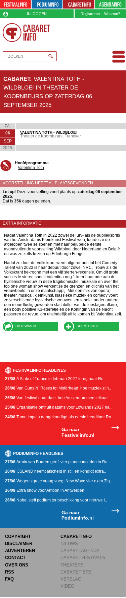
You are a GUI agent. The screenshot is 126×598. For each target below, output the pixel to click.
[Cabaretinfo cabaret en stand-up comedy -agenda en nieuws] (78, 4)
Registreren (90, 14)
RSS (9, 572)
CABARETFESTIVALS (82, 557)
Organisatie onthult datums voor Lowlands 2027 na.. (58, 407)
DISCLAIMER (18, 543)
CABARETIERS (76, 572)
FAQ (9, 579)
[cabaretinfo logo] (27, 32)
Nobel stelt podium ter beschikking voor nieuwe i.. (56, 500)
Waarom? (112, 14)
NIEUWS (69, 543)
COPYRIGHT (18, 536)
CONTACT (15, 557)
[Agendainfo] (110, 4)
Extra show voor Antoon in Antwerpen (44, 490)
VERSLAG (70, 579)
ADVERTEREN (20, 550)
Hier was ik (26, 326)
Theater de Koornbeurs (41, 136)
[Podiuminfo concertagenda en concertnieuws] (47, 4)
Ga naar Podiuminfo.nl (77, 515)
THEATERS (72, 564)
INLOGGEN (37, 14)
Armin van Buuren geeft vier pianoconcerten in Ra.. (57, 462)
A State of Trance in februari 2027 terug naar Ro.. (55, 378)
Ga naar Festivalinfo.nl (77, 432)
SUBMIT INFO (87, 326)
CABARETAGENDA (79, 550)
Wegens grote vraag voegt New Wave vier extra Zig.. (58, 481)
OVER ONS (16, 564)
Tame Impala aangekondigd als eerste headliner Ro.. (59, 417)
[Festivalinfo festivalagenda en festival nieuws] (15, 4)
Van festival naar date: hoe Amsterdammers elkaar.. (57, 398)
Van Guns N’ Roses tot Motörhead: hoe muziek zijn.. (58, 388)
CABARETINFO (76, 536)
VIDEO (67, 586)
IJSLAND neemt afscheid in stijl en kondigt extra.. (55, 471)
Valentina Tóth (31, 168)
